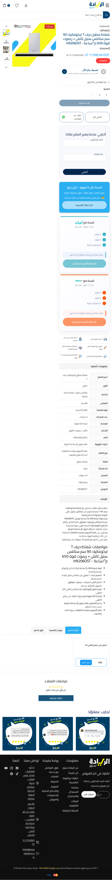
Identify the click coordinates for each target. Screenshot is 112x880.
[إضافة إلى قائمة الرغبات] (16, 26)
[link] (93, 734)
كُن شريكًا (73, 773)
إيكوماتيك (105, 30)
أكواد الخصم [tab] (73, 630)
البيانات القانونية (73, 803)
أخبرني (84, 172)
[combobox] (56, 15)
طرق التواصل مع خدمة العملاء (52, 772)
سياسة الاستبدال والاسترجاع (73, 791)
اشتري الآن (97, 117)
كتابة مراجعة (56, 698)
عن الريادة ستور (70, 768)
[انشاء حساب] (26, 5)
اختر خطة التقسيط (84, 205)
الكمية (107, 89)
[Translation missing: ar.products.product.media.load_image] (6, 32)
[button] (107, 5)
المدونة (55, 781)
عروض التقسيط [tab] (56, 630)
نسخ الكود (86, 662)
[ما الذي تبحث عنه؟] (106, 14)
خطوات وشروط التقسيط (70, 780)
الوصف (103, 499)
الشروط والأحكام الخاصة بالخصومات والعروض (50, 793)
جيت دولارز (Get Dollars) (50, 868)
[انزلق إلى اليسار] (6, 26)
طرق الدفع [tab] (38, 630)
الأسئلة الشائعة (70, 810)
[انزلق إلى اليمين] (6, 67)
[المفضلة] (16, 5)
